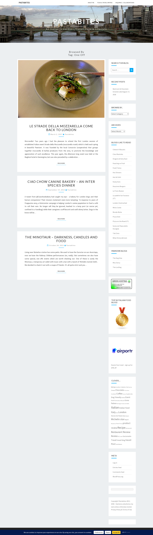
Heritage (119, 403)
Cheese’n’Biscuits (119, 149)
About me (91, 3)
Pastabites (24, 2)
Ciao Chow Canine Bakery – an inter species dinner (61, 183)
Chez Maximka (118, 154)
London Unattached (120, 203)
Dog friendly (116, 397)
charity (130, 387)
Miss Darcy (116, 263)
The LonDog (117, 267)
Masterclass (122, 416)
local (117, 412)
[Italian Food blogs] (122, 319)
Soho (121, 436)
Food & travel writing (104, 3)
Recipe (121, 427)
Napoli (127, 420)
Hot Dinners (117, 172)
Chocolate (119, 390)
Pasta (117, 423)
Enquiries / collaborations (125, 3)
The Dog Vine (117, 258)
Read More (62, 163)
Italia (127, 403)
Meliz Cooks (117, 208)
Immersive (123, 403)
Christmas (126, 390)
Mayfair (127, 416)
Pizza (120, 423)
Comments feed (118, 472)
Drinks (123, 397)
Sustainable (127, 436)
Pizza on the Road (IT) (121, 221)
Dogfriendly (129, 394)
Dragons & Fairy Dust (120, 159)
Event (127, 397)
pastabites (69, 134)
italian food (124, 407)
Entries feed (117, 467)
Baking (113, 387)
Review (114, 436)
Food (112, 400)
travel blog (121, 440)
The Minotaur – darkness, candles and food (61, 239)
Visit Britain (119, 444)
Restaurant (129, 428)
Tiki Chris (116, 233)
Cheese (113, 390)
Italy (113, 412)
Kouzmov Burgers (119, 186)
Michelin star (117, 419)
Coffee (119, 393)
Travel (114, 440)
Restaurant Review (120, 432)
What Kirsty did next (120, 238)
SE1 (119, 436)
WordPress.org (118, 477)
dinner (124, 394)
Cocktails (113, 394)
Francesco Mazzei (119, 400)
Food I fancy (117, 168)
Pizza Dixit (116, 217)
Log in (115, 463)
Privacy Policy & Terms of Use (121, 510)
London (122, 412)
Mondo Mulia (117, 212)
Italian (115, 407)
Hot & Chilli (117, 177)
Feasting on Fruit (119, 163)
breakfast (118, 387)
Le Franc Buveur (118, 191)
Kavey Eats (116, 182)
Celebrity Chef (124, 387)
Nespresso (113, 423)
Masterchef (114, 416)
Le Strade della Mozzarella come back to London (61, 128)
